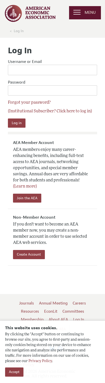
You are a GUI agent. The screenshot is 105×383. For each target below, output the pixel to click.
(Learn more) (25, 186)
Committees (73, 311)
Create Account (29, 254)
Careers (79, 303)
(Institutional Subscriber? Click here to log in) (50, 111)
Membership (32, 319)
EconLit (50, 311)
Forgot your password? (29, 103)
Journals (26, 303)
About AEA (58, 319)
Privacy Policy (40, 361)
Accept (14, 372)
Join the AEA (27, 198)
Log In (78, 319)
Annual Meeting (53, 303)
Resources (30, 311)
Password (16, 82)
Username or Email (25, 61)
